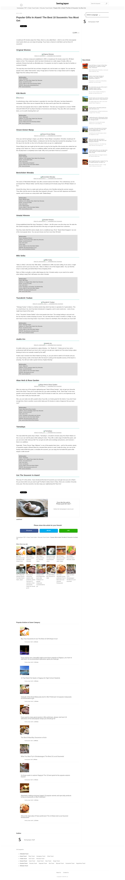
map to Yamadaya (26, 468)
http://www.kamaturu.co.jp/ (30, 247)
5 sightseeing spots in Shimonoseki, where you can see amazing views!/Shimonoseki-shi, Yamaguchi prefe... (98, 118)
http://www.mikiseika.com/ (30, 289)
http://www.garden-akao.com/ (31, 418)
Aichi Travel (31, 858)
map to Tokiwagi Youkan (28, 332)
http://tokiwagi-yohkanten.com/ (31, 331)
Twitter (49, 530)
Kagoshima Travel (80, 863)
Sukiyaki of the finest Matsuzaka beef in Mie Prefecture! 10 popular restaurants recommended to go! (40, 580)
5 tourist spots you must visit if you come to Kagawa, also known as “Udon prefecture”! (98, 98)
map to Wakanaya (26, 123)
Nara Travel (48, 861)
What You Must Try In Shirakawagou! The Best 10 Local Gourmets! (71, 578)
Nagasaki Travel (43, 863)
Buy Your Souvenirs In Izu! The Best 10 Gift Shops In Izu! (20, 559)
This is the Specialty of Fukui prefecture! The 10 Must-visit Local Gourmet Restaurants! (61, 579)
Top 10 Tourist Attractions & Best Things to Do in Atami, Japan (61, 559)
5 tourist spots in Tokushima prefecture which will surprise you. (97, 108)
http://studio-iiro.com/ (29, 372)
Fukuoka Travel (33, 863)
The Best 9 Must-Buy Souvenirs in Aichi (50, 576)
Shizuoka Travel (40, 858)
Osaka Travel (40, 861)
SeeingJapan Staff (29, 641)
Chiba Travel (50, 856)
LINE (68, 530)
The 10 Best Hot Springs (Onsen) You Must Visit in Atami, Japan (20, 577)
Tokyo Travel (31, 856)
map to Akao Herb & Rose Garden (30, 420)
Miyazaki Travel (60, 863)
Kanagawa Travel (41, 856)
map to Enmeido (26, 166)
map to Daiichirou (26, 86)
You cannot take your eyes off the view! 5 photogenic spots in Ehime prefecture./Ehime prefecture (98, 88)
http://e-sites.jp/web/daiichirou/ (31, 85)
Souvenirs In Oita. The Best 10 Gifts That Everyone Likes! (50, 559)
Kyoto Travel (32, 861)
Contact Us (66, 872)
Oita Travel (51, 863)
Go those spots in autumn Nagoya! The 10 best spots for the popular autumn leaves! (45, 776)
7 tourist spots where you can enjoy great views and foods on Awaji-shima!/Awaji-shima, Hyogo (98, 151)
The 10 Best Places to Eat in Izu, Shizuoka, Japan (40, 559)
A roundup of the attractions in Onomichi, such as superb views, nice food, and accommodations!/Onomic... (98, 129)
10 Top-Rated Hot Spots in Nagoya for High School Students (40, 678)
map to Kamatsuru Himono (28, 249)
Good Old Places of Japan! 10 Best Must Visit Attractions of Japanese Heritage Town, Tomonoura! (98, 66)
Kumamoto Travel (70, 863)
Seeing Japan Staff (29, 662)
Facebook (29, 530)
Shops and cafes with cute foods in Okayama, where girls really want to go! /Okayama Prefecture (97, 140)
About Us (58, 872)
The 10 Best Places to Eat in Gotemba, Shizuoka (30, 559)
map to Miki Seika (26, 291)
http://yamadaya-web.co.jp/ (30, 467)
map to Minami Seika (27, 208)
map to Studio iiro (26, 373)
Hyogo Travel (56, 861)
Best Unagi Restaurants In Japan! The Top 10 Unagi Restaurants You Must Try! (98, 161)
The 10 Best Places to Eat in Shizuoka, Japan (71, 558)
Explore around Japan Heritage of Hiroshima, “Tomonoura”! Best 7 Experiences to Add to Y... (96, 77)
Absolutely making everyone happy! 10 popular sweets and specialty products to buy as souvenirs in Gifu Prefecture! (46, 796)
